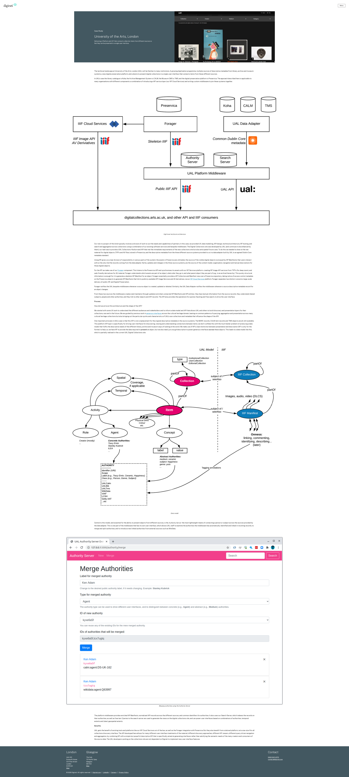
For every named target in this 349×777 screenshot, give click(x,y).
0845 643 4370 (273, 757)
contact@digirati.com (275, 759)
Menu (341, 5)
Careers (114, 772)
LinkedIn (106, 772)
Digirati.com (97, 772)
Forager (120, 270)
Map (67, 768)
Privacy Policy (124, 772)
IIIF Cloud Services (197, 279)
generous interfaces (154, 313)
